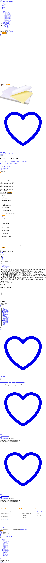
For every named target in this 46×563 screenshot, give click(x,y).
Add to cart (9, 192)
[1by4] (16, 81)
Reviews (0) (4, 267)
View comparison (3, 562)
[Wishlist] (0, 105)
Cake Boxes (6, 27)
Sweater (8, 31)
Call (4, 213)
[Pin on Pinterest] (2, 258)
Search (3, 33)
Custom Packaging (7, 14)
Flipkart (3, 313)
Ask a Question (6, 217)
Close (1, 532)
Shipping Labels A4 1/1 (4, 498)
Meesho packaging (5, 320)
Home (4, 11)
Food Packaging (6, 25)
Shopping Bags (6, 23)
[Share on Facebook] (2, 257)
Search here (2, 30)
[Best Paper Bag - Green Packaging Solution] (6, 1)
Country (3, 204)
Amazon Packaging (7, 15)
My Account (23, 517)
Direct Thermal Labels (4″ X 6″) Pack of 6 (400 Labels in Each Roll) (12, 382)
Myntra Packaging (7, 18)
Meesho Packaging (7, 16)
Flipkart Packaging (7, 17)
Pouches (5, 19)
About (22, 511)
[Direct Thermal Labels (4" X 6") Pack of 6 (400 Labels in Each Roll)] (1, 161)
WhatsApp (12, 213)
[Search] (2, 9)
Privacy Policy (23, 515)
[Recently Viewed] (4, 528)
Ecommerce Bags (6, 12)
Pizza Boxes (6, 28)
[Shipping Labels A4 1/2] (1, 166)
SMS (8, 213)
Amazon (3, 315)
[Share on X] (2, 256)
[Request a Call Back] (3, 528)
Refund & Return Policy (25, 513)
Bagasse (3, 323)
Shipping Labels (7, 13)
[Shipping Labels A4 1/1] (23, 496)
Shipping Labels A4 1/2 (4, 438)
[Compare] (2, 378)
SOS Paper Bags (7, 24)
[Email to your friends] (2, 259)
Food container (7, 26)
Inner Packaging (7, 21)
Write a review (2, 298)
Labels (5, 304)
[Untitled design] (16, 104)
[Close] (0, 305)
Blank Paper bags (7, 20)
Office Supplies (6, 22)
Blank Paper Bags (5, 317)
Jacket (11, 31)
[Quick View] (0, 378)
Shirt (13, 31)
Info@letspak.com (5, 516)
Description (4, 265)
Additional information (6, 266)
